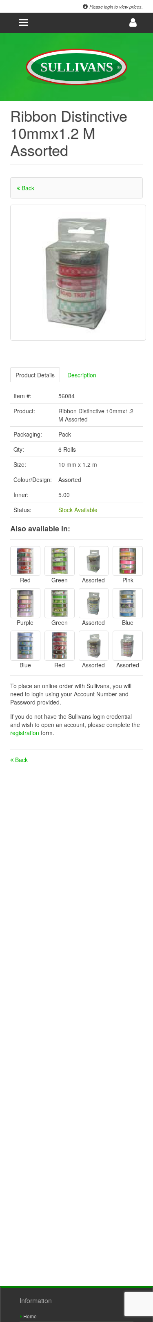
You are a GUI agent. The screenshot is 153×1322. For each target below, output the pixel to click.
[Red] (25, 561)
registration (25, 733)
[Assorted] (94, 561)
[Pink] (128, 561)
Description (81, 375)
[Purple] (25, 603)
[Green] (59, 561)
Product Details (35, 375)
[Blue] (128, 603)
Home (29, 1316)
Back (27, 188)
